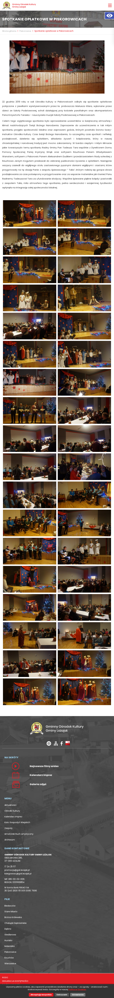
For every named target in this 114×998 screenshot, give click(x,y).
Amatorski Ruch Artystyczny (18, 833)
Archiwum (9, 839)
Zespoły (8, 828)
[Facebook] (62, 743)
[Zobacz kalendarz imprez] (15, 774)
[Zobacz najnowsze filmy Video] (15, 765)
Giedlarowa (10, 934)
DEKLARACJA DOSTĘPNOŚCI (15, 981)
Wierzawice (10, 963)
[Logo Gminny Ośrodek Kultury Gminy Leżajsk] (19, 5)
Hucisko (8, 940)
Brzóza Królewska (13, 917)
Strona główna (9, 31)
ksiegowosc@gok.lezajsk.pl (17, 873)
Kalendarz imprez (13, 816)
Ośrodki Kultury (12, 810)
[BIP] (67, 743)
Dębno (7, 928)
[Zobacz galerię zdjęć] (15, 784)
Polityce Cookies (77, 989)
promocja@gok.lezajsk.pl (17, 870)
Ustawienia (78, 994)
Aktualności (10, 805)
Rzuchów (9, 957)
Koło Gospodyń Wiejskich (17, 822)
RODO (5, 977)
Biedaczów (9, 905)
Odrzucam (61, 994)
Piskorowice (25, 31)
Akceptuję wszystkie (41, 994)
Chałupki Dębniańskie (15, 923)
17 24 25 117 (10, 866)
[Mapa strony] (56, 743)
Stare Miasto (10, 911)
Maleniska (9, 946)
